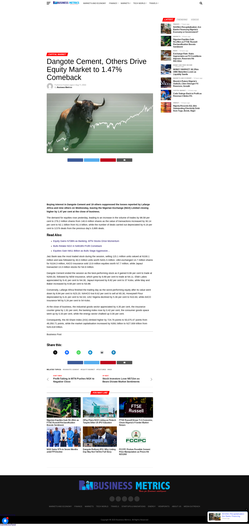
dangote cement (71, 369)
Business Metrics (64, 87)
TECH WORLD (139, 3)
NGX (110, 369)
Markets (125, 3)
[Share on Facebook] (75, 160)
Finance (113, 3)
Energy (151, 506)
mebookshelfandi (8, 525)
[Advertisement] (100, 32)
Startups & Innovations (133, 506)
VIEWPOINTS (163, 506)
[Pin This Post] (108, 160)
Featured (101, 369)
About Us (176, 506)
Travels (153, 3)
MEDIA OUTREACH (192, 506)
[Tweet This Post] (92, 160)
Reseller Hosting (7, 515)
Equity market (88, 369)
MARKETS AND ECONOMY (94, 3)
